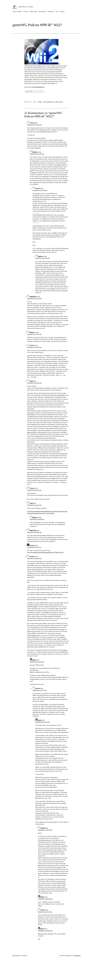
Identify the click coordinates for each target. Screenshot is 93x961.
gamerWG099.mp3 (39, 87)
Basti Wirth (33, 530)
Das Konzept (42, 11)
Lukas (31, 381)
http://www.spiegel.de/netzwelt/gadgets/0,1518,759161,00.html (45, 552)
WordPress (77, 955)
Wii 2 (53, 101)
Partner (62, 11)
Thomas (43, 828)
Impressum (51, 11)
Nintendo (49, 101)
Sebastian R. (33, 296)
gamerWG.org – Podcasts (25, 6)
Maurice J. (35, 152)
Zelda (61, 101)
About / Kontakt (17, 11)
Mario (45, 101)
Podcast (40, 101)
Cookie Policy (33, 11)
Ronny (34, 660)
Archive (25, 11)
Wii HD (57, 101)
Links (57, 11)
